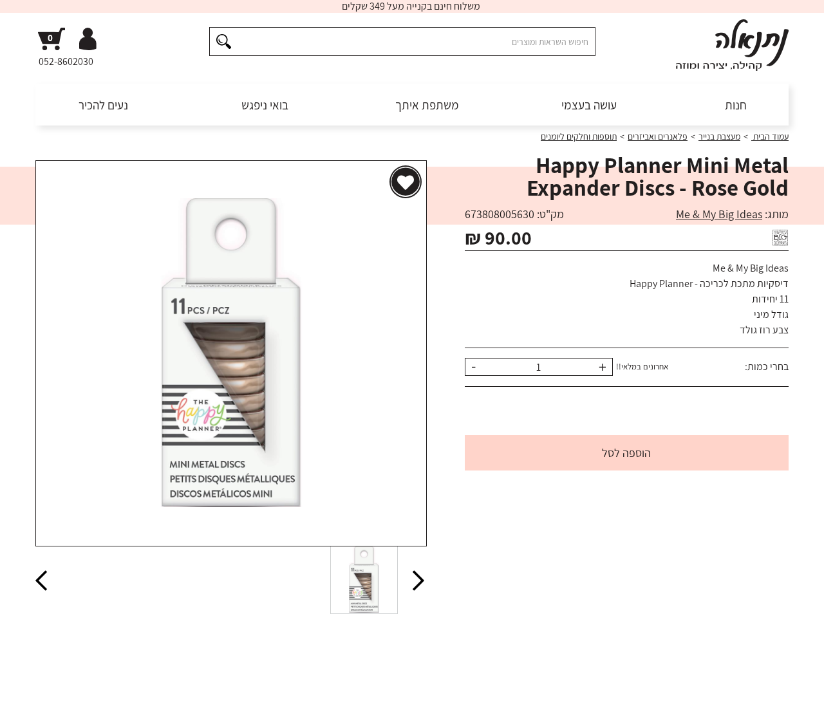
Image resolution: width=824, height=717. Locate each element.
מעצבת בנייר (719, 136)
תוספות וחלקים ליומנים (579, 136)
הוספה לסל (626, 452)
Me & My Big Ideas (719, 214)
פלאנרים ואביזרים (658, 136)
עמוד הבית (770, 136)
